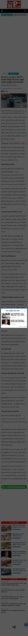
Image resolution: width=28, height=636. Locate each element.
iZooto (25, 326)
